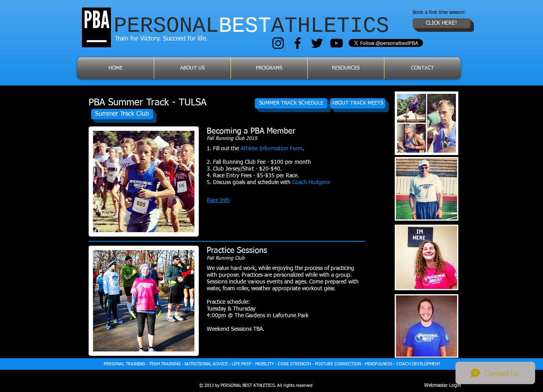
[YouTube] (336, 43)
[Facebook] (297, 43)
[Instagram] (278, 43)
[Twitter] (317, 43)
